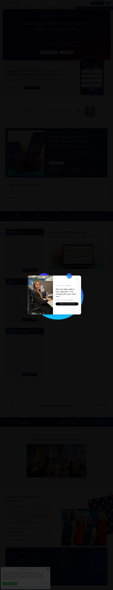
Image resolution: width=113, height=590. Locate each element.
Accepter (9, 583)
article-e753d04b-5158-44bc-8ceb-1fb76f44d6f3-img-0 (13, 587)
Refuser (25, 583)
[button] (48, 569)
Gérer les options (41, 583)
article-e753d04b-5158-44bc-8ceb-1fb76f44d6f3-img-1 (37, 587)
